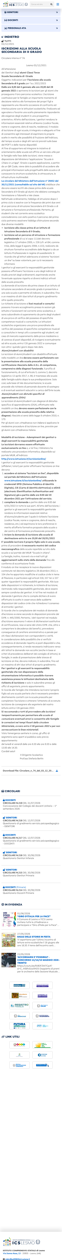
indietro (11, 36)
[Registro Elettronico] (19, 1005)
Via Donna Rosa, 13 (12, 1253)
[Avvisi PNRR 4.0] (19, 1025)
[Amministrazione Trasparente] (42, 1015)
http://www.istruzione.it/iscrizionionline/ (23, 458)
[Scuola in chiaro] (19, 1055)
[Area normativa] (42, 985)
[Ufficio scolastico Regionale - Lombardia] (19, 1065)
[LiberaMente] (19, 995)
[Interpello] (42, 995)
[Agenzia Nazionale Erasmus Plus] (19, 985)
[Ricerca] (51, 4)
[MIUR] (19, 1044)
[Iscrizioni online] (42, 1055)
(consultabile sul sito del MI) (30, 184)
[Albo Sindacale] (19, 1015)
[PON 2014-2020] (42, 1025)
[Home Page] (15, 4)
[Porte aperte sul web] (42, 1065)
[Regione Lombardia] (42, 1044)
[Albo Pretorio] (42, 1005)
